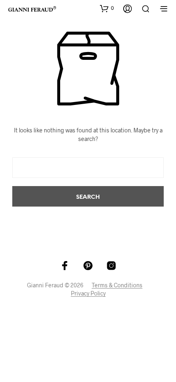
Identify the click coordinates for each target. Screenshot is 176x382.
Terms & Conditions (117, 285)
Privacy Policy (88, 293)
